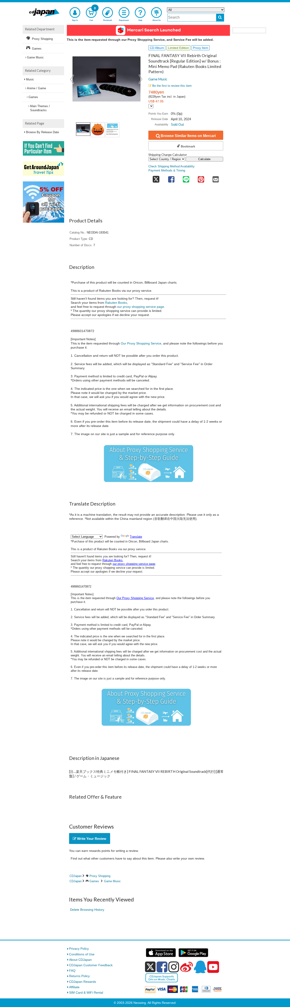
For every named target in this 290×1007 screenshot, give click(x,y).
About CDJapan (80, 959)
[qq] (200, 967)
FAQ (72, 970)
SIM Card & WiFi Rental (86, 992)
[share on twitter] (156, 178)
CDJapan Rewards (82, 981)
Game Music (157, 79)
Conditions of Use (81, 954)
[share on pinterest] (200, 178)
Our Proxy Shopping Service (141, 343)
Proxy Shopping (99, 876)
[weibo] (186, 967)
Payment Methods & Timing (166, 170)
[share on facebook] (171, 178)
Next (140, 79)
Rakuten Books (116, 302)
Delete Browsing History (87, 909)
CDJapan (76, 876)
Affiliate (74, 987)
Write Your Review (91, 839)
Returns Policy (79, 976)
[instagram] (173, 967)
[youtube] (213, 967)
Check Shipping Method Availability (171, 166)
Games (94, 881)
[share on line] (186, 178)
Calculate (204, 159)
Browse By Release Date (42, 132)
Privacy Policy (79, 948)
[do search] (220, 18)
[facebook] (162, 967)
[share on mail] (215, 178)
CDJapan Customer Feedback (91, 965)
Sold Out (177, 124)
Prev (72, 79)
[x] (150, 967)
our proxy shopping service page (140, 306)
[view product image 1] (83, 129)
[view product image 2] (98, 129)
